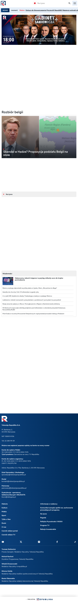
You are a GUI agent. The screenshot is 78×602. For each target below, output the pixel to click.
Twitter (21, 542)
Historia (5, 504)
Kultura (4, 508)
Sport (4, 515)
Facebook (57, 542)
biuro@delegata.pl (9, 497)
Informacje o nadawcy (48, 504)
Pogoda (43, 518)
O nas (4, 527)
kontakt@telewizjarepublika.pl (13, 481)
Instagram (39, 542)
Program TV (44, 525)
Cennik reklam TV (8, 535)
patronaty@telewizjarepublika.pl (14, 488)
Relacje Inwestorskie (48, 529)
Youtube (3, 542)
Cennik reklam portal (10, 531)
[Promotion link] (39, 30)
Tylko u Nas (6, 519)
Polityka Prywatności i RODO (51, 521)
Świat (4, 523)
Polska (4, 512)
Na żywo (41, 3)
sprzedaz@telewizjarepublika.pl (14, 475)
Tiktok (75, 542)
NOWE (5, 10)
